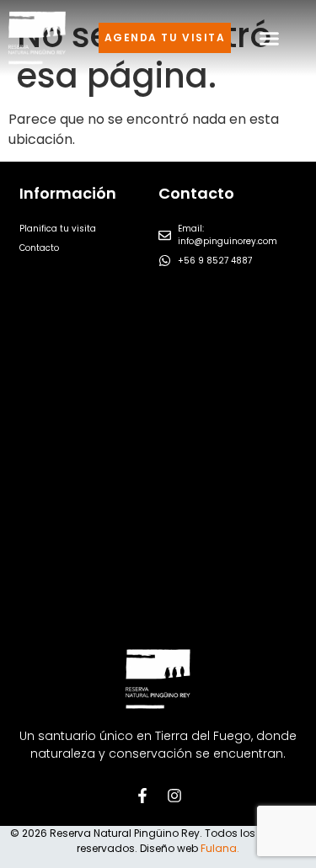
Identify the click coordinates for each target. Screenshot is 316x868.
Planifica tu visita (57, 228)
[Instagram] (174, 795)
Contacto (39, 248)
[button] (270, 38)
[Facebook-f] (142, 795)
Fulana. (220, 848)
